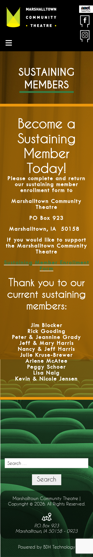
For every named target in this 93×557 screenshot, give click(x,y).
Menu (8, 43)
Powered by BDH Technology (46, 547)
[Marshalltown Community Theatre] (31, 17)
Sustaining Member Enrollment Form (46, 265)
